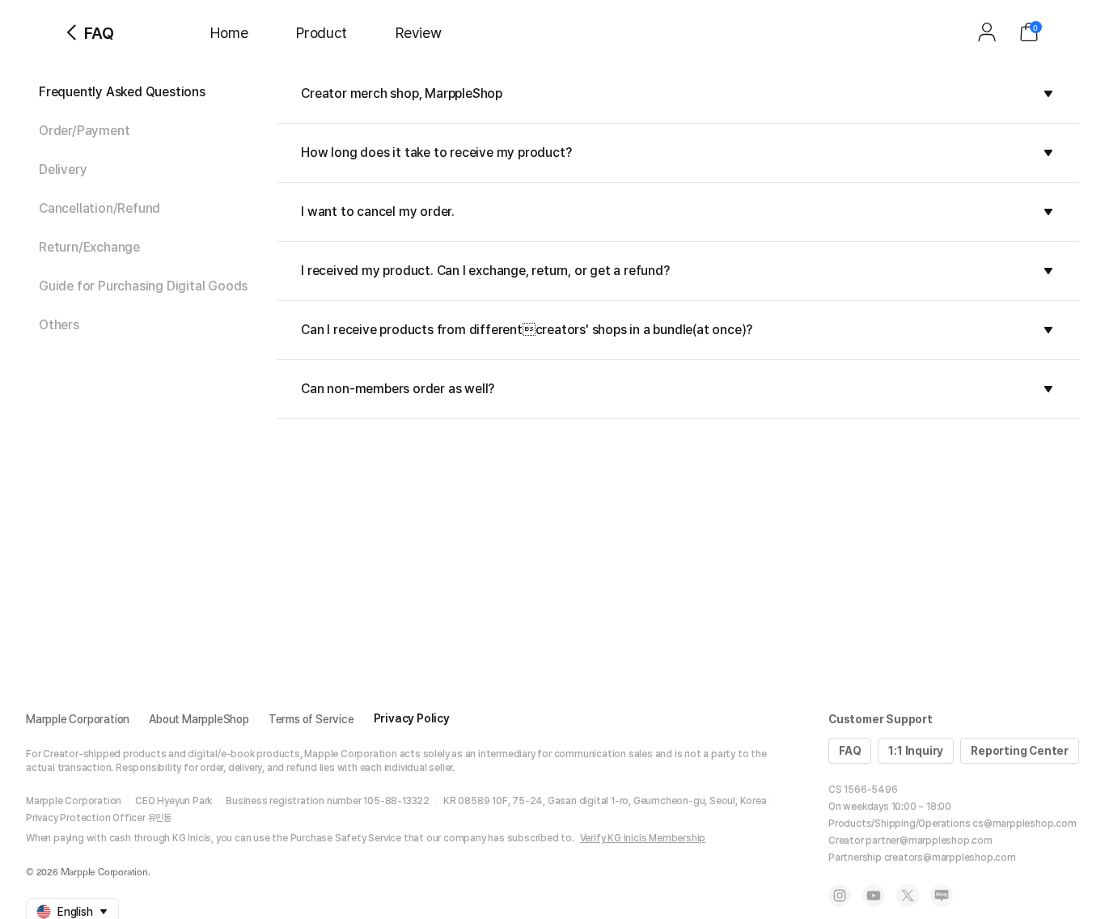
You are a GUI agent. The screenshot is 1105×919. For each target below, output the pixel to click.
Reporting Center (1020, 750)
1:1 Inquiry (915, 750)
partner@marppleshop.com (929, 840)
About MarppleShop (199, 719)
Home (229, 32)
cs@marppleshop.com (1024, 823)
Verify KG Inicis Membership (643, 838)
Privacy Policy (412, 718)
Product (321, 32)
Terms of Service (311, 719)
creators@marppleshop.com (950, 857)
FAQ (850, 750)
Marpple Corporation (77, 719)
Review (418, 32)
